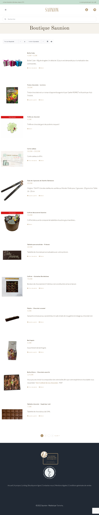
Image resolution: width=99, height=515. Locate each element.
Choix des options (33, 68)
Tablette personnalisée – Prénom (38, 244)
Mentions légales (61, 485)
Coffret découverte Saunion (36, 212)
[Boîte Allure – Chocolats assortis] (12, 382)
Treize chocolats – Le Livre (36, 85)
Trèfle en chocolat (33, 117)
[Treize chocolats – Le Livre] (12, 95)
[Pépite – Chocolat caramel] (12, 318)
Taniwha (60, 505)
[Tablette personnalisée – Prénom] (12, 255)
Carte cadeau (31, 148)
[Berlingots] (12, 350)
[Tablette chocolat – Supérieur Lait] (12, 414)
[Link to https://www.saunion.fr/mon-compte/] (86, 9)
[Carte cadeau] (12, 159)
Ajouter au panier (33, 100)
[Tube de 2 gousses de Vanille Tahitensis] (12, 191)
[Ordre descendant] (25, 41)
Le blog (24, 485)
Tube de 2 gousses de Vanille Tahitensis (40, 180)
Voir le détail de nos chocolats (47, 383)
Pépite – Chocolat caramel (36, 308)
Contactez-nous (48, 485)
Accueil (10, 485)
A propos (17, 485)
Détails (42, 68)
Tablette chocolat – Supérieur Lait (39, 404)
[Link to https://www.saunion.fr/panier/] (94, 9)
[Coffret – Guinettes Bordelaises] (12, 287)
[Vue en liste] (51, 41)
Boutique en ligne (34, 485)
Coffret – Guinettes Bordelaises (38, 276)
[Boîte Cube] (12, 63)
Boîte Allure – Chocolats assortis (38, 372)
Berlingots (30, 340)
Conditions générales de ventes (79, 485)
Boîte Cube (31, 53)
